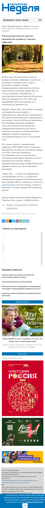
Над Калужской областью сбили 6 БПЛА (17, 282)
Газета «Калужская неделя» (12, 26)
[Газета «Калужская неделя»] (20, 12)
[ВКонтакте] (3, 221)
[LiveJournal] (10, 221)
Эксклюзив (32, 214)
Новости (26, 26)
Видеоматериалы (22, 302)
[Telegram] (27, 221)
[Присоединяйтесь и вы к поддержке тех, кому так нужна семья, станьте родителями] (22, 320)
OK (25, 505)
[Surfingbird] (13, 221)
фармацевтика (12, 208)
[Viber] (17, 221)
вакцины (10, 205)
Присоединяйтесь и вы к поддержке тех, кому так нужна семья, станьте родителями (22, 340)
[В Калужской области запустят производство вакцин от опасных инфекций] (22, 72)
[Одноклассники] (6, 221)
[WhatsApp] (20, 221)
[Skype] (24, 221)
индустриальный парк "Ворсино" (26, 205)
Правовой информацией (34, 502)
